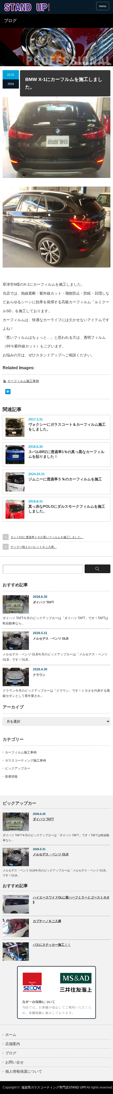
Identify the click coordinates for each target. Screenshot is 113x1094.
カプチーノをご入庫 (47, 921)
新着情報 (11, 776)
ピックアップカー (17, 768)
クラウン (39, 675)
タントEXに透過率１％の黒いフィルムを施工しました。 (47, 537)
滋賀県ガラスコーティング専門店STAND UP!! (53, 1087)
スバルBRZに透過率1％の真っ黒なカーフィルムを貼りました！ (66, 454)
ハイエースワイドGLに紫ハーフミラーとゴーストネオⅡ (71, 900)
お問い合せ (14, 1062)
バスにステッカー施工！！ (52, 945)
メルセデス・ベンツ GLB (51, 638)
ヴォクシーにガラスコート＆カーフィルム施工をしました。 (67, 426)
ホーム (10, 1034)
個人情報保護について (23, 1071)
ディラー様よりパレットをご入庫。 (34, 546)
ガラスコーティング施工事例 (25, 760)
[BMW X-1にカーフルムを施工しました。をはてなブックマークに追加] (8, 393)
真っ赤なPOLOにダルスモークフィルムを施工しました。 (66, 508)
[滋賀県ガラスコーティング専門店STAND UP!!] (26, 7)
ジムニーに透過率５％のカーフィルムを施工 (65, 479)
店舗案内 (12, 1044)
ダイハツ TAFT (43, 602)
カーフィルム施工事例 (23, 381)
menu (102, 6)
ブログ (10, 1053)
